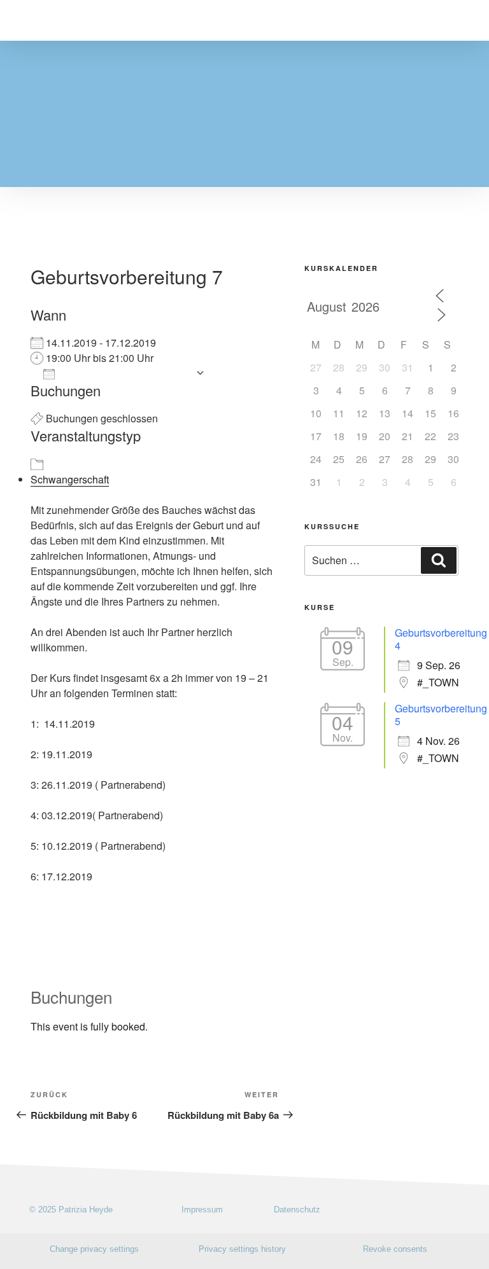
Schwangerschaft (70, 479)
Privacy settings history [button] (242, 1249)
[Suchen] (439, 560)
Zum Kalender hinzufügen (125, 373)
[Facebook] (440, 1209)
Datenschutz (297, 1209)
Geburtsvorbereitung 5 (441, 714)
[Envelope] (462, 1209)
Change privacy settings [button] (94, 1249)
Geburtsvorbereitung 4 (441, 639)
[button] (463, 20)
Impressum (202, 1209)
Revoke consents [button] (395, 1249)
